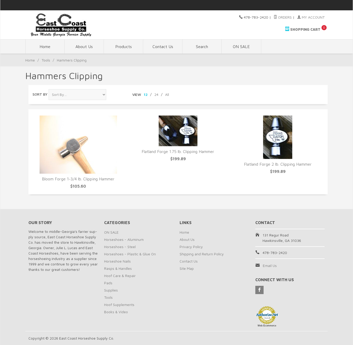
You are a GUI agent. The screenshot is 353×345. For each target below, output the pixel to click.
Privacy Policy (191, 246)
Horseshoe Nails (117, 261)
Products (123, 46)
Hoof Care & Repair (120, 275)
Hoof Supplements (119, 304)
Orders (284, 17)
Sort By (40, 94)
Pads (108, 283)
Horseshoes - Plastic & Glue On (130, 254)
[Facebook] (259, 290)
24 (156, 94)
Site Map (187, 268)
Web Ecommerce (267, 325)
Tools (46, 60)
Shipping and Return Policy (202, 254)
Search (202, 46)
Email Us (270, 265)
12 (146, 94)
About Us (84, 46)
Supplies (111, 290)
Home (45, 46)
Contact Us (162, 46)
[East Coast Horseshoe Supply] (75, 25)
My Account (313, 17)
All (167, 94)
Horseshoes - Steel (120, 246)
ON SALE (241, 46)
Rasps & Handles (118, 268)
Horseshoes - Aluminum (124, 239)
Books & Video (116, 312)
